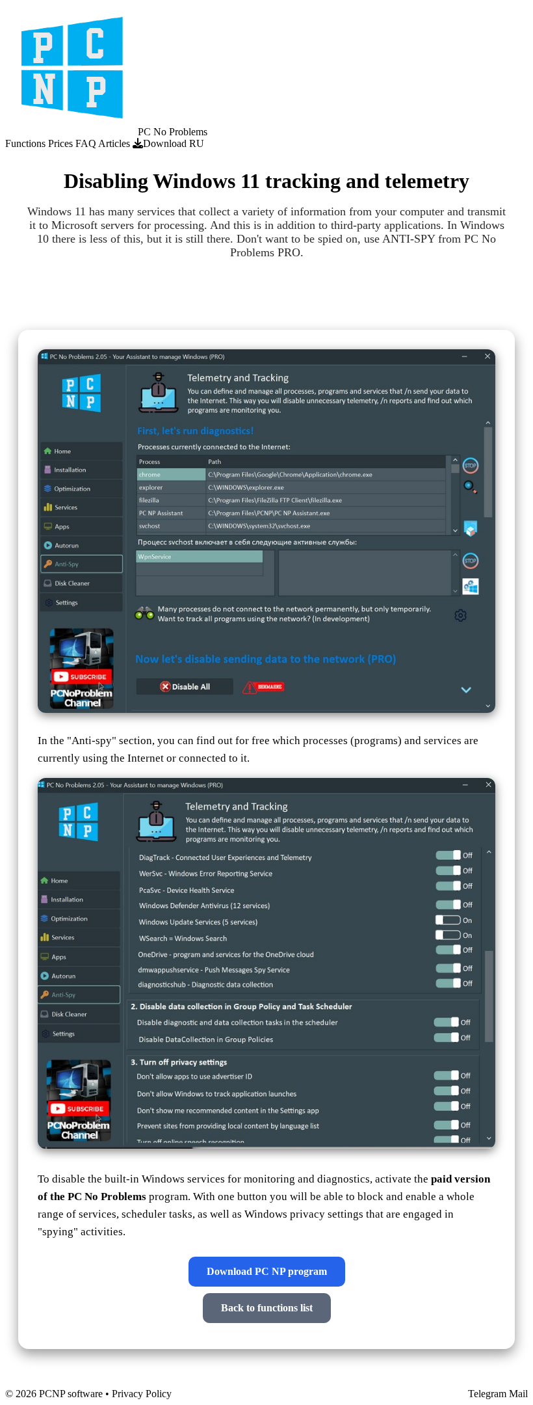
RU (196, 143)
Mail (518, 1393)
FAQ (85, 143)
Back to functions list (267, 1307)
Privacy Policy (142, 1393)
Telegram (487, 1393)
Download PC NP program (267, 1271)
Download (165, 143)
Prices (60, 143)
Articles (114, 143)
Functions (25, 143)
